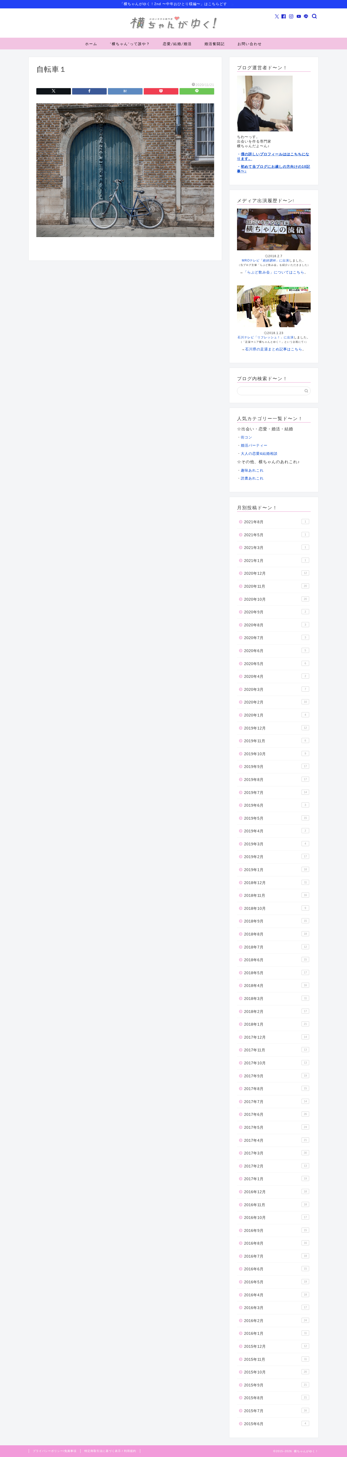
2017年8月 (275, 1089)
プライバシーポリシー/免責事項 (54, 1450)
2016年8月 (275, 1243)
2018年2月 (275, 1011)
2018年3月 (275, 998)
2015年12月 (275, 1346)
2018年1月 (275, 1024)
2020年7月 (275, 638)
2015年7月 (275, 1411)
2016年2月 (275, 1320)
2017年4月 (275, 1140)
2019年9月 (275, 766)
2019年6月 (275, 805)
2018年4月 (275, 985)
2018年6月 (275, 960)
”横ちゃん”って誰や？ (130, 44)
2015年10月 (275, 1372)
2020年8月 (275, 625)
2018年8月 (275, 934)
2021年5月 (275, 535)
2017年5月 (275, 1127)
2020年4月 (275, 676)
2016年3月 (275, 1307)
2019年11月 (275, 741)
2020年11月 (275, 586)
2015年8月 (275, 1398)
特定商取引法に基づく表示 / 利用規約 (110, 1450)
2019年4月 (275, 831)
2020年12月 (275, 573)
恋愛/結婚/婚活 (177, 44)
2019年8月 (275, 779)
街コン (246, 437)
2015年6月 (275, 1424)
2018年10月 (275, 908)
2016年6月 (275, 1269)
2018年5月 (275, 973)
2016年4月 (275, 1295)
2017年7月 (275, 1101)
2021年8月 (275, 522)
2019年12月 (275, 728)
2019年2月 (275, 857)
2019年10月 (275, 754)
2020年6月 (275, 651)
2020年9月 (275, 612)
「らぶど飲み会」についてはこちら (273, 272)
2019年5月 (275, 818)
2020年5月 (275, 664)
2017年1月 (275, 1179)
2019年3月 (275, 844)
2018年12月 (275, 883)
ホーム (91, 44)
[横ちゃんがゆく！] (173, 29)
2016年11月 (275, 1205)
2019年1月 (275, 870)
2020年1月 (275, 715)
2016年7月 (275, 1256)
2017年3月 (275, 1153)
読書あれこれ (252, 478)
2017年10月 (275, 1063)
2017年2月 (275, 1166)
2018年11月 (275, 895)
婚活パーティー (254, 445)
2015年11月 (275, 1359)
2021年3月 (275, 547)
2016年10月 (275, 1217)
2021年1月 (275, 560)
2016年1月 (275, 1333)
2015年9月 (275, 1385)
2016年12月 (275, 1192)
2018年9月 (275, 921)
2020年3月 (275, 689)
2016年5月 (275, 1282)
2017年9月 (275, 1076)
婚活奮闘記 (214, 44)
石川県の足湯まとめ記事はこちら (273, 349)
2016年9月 (275, 1230)
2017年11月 (275, 1050)
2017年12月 (275, 1037)
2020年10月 (275, 599)
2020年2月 (275, 702)
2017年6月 (275, 1114)
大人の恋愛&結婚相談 (259, 453)
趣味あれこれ (252, 470)
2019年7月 (275, 792)
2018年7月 (275, 947)
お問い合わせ (250, 44)
